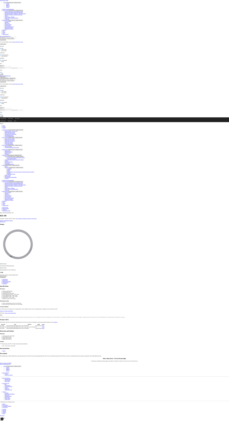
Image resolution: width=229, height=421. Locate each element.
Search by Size (12, 78)
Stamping (6, 22)
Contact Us (4, 209)
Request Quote (5, 207)
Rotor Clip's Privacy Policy (18, 41)
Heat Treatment (8, 25)
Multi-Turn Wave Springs (9, 139)
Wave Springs (10, 118)
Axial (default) (4, 60)
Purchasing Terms (8, 396)
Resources (4, 30)
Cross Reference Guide (9, 164)
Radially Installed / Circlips (10, 132)
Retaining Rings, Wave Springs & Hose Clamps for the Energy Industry (20, 171)
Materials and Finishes (6, 281)
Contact (3, 32)
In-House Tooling (8, 24)
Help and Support (5, 372)
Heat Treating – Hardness (9, 16)
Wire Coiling (7, 23)
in (1, 72)
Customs (4, 127)
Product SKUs (5, 280)
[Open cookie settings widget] (2, 419)
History (6, 166)
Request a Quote (3, 220)
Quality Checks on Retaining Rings (11, 18)
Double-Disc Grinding (9, 28)
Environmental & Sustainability (11, 177)
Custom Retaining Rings (9, 136)
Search (1, 74)
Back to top (2, 415)
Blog (6, 384)
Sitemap (3, 404)
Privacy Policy (7, 398)
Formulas (6, 160)
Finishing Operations (9, 27)
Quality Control (5, 10)
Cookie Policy (7, 399)
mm (2, 73)
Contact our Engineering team (10, 313)
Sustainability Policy (8, 386)
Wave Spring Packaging (11, 158)
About (15, 120)
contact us (55, 322)
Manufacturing (5, 20)
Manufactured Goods (11, 174)
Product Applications (9, 161)
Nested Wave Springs (9, 141)
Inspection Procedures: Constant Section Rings (13, 14)
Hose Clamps (17, 118)
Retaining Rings (3, 118)
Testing (6, 15)
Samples (4, 126)
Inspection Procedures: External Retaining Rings (14, 11)
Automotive (9, 168)
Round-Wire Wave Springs (10, 140)
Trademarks (7, 388)
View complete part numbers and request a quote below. (26, 218)
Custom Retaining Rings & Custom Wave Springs (14, 159)
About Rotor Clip (5, 383)
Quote (3, 33)
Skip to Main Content (4, 0)
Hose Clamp (3, 50)
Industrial (9, 173)
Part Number (2, 37)
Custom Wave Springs (9, 144)
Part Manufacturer (3, 38)
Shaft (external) (4, 56)
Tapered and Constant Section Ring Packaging (16, 157)
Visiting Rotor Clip (8, 389)
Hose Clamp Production (9, 26)
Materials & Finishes (9, 151)
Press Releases (7, 385)
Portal (5, 34)
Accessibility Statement (6, 406)
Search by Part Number (4, 78)
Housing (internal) (4, 54)
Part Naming (7, 162)
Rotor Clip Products (6, 378)
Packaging (7, 154)
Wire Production (8, 21)
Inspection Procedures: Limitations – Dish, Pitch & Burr (15, 13)
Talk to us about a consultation (5, 363)
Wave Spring (3, 49)
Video (3, 31)
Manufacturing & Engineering (8, 9)
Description (4, 283)
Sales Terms (7, 395)
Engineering (10, 120)
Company (4, 391)
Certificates (7, 19)
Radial (2, 61)
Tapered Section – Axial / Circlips (11, 131)
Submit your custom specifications (6, 311)
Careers (6, 387)
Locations (6, 178)
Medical (8, 170)
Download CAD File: (9, 274)
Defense (8, 169)
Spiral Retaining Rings (9, 135)
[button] (3, 44)
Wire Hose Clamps (8, 146)
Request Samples (5, 208)
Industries (6, 167)
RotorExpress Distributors (10, 393)
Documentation (5, 282)
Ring (2, 48)
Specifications (5, 279)
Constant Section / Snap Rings (10, 134)
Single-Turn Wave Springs (10, 138)
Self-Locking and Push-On (10, 133)
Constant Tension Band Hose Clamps (12, 147)
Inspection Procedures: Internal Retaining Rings (14, 12)
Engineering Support (6, 210)
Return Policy (7, 397)
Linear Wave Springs (9, 143)
